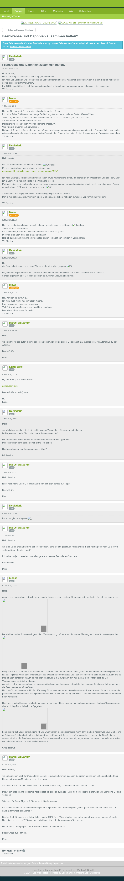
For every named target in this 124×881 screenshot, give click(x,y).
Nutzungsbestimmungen (19, 863)
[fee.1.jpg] (24, 616)
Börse (44, 11)
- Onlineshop (81, 873)
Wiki (71, 11)
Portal (6, 11)
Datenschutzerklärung (41, 863)
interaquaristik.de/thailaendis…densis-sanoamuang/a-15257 (30, 171)
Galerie (31, 11)
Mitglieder (58, 11)
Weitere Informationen (20, 46)
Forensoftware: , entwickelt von (62, 870)
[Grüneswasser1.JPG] (15, 653)
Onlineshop (85, 11)
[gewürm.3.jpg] (24, 719)
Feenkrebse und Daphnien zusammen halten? (40, 36)
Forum (18, 11)
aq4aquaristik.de (10, 386)
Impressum (58, 863)
